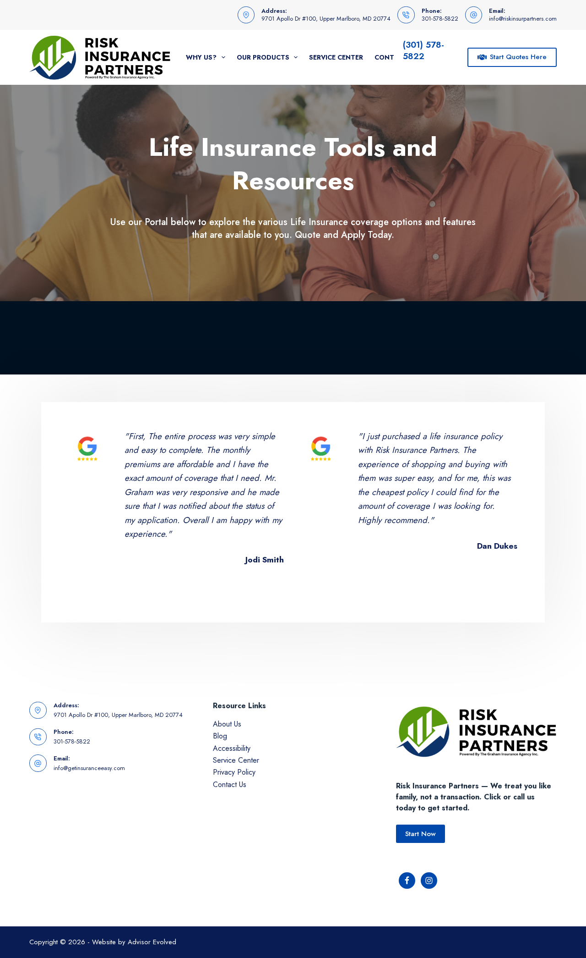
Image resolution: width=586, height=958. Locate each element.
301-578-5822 (440, 18)
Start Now (420, 834)
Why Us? (201, 57)
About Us (227, 724)
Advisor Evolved (152, 942)
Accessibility (231, 748)
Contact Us (229, 784)
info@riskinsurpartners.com (523, 18)
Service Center (336, 57)
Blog (220, 736)
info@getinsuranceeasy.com (89, 768)
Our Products (263, 57)
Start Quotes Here (518, 57)
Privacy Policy (234, 772)
